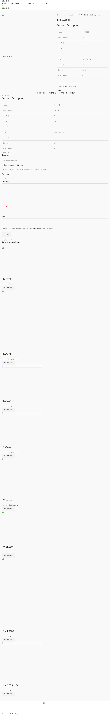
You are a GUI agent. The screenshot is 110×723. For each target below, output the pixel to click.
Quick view (10, 275)
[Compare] (4, 275)
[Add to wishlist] (16, 275)
